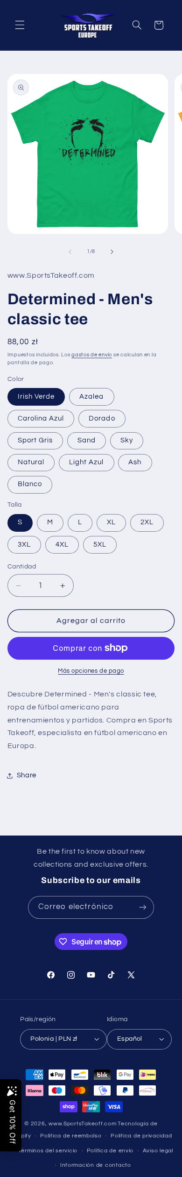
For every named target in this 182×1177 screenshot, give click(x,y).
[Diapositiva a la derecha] (112, 251)
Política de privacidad (141, 1135)
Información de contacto (95, 1165)
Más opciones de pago (91, 671)
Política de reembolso (70, 1135)
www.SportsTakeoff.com (82, 1123)
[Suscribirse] (143, 907)
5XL (99, 544)
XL (111, 522)
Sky (126, 440)
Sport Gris (35, 440)
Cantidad (21, 566)
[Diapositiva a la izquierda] (70, 251)
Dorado (102, 418)
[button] (19, 25)
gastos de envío (91, 354)
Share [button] (26, 775)
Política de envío (110, 1150)
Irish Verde (36, 396)
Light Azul (86, 462)
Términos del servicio (47, 1150)
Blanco (30, 484)
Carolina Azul (41, 418)
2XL (147, 522)
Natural (31, 462)
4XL (62, 544)
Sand (86, 440)
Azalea (91, 396)
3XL (24, 544)
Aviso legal (158, 1150)
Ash (134, 462)
